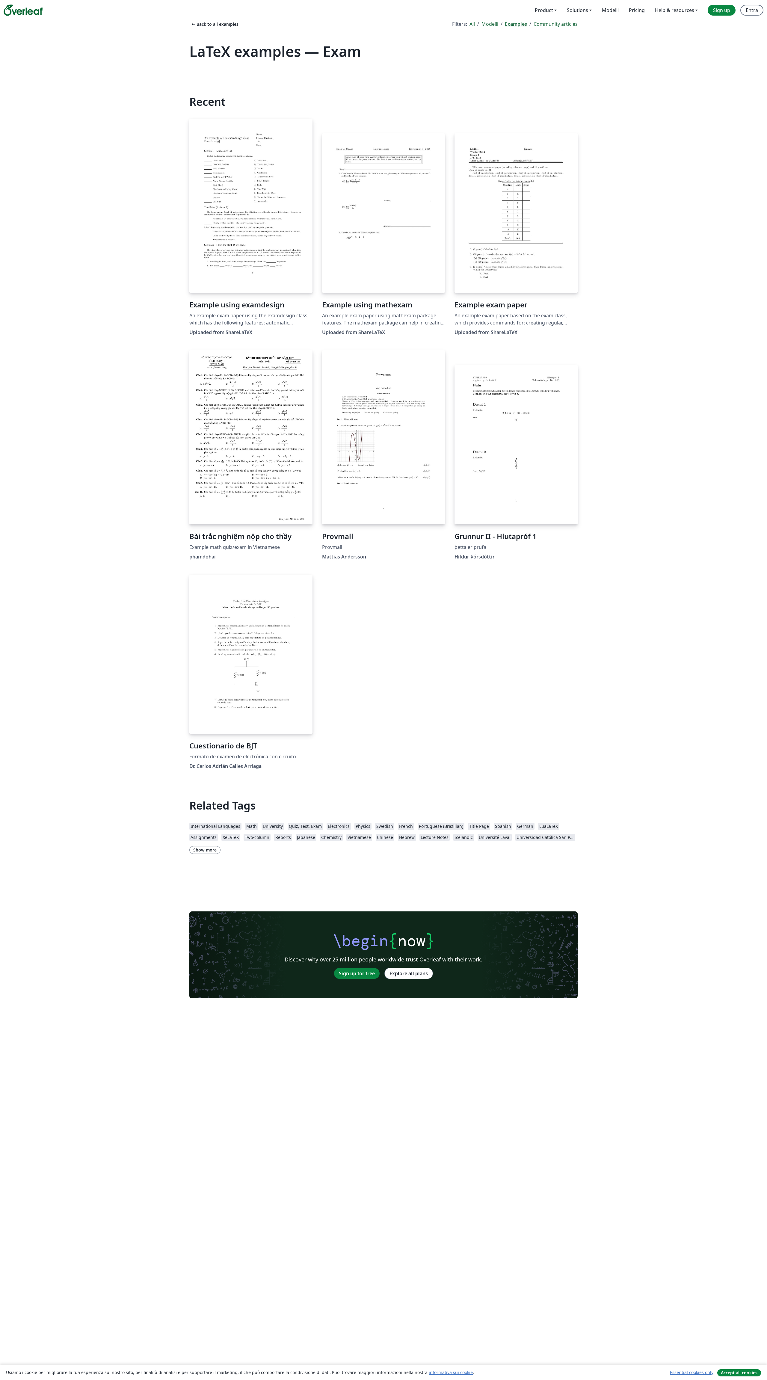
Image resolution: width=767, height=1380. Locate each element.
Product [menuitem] (544, 10)
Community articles (556, 24)
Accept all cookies (739, 1373)
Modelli (489, 24)
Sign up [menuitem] (721, 10)
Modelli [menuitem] (610, 10)
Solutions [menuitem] (577, 10)
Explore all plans (408, 973)
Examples (516, 24)
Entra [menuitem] (752, 10)
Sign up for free (357, 973)
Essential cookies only (691, 1372)
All (472, 24)
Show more (205, 850)
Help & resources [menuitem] (674, 10)
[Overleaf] (23, 10)
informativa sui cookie (451, 1372)
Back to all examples (214, 24)
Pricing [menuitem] (637, 10)
